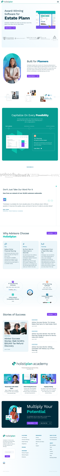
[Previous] (49, 205)
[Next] (52, 205)
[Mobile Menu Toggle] (58, 1)
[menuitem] (28, 444)
